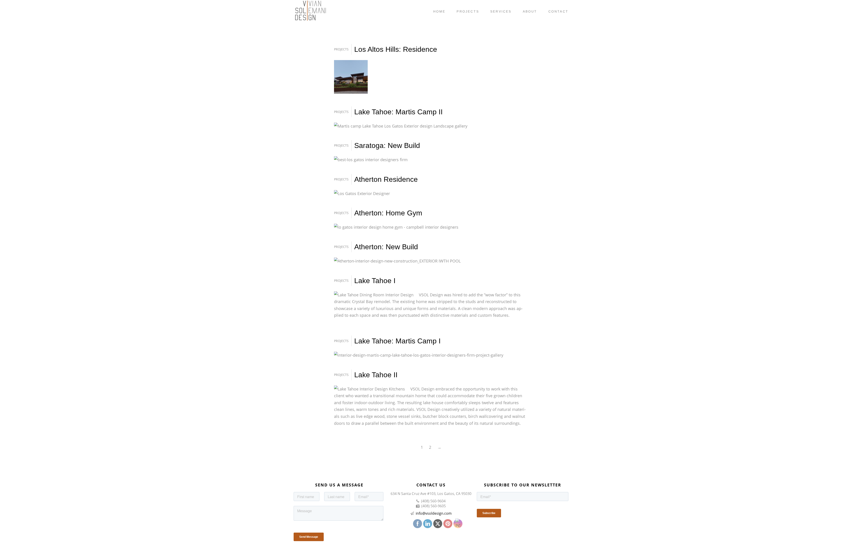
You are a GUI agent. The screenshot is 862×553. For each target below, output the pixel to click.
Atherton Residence (386, 179)
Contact (558, 11)
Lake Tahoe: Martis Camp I (397, 341)
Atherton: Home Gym (388, 213)
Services (501, 11)
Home (439, 11)
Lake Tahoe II (376, 375)
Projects (468, 11)
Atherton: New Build (386, 247)
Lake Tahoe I (375, 281)
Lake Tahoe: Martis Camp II (398, 112)
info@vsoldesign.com (434, 513)
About (530, 11)
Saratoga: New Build (387, 145)
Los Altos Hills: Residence (395, 49)
